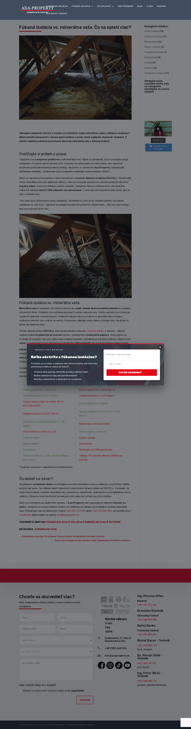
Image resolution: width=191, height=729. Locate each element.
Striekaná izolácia (57, 6)
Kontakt (161, 6)
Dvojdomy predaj (56, 14)
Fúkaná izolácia (81, 6)
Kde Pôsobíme (125, 6)
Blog (140, 6)
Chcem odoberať (131, 372)
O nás (150, 6)
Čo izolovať (104, 6)
